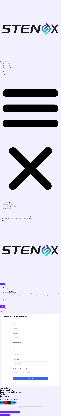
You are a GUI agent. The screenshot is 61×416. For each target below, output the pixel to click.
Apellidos (15, 333)
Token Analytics (7, 64)
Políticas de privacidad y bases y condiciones (11, 405)
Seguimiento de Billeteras (9, 68)
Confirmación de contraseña (20, 369)
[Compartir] (7, 412)
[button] (30, 139)
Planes (5, 72)
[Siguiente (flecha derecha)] (7, 415)
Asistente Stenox (7, 70)
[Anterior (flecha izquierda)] (2, 415)
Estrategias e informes (9, 288)
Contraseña (16, 359)
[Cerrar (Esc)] (2, 412)
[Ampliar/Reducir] (17, 412)
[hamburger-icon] (2, 284)
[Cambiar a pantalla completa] (12, 412)
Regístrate (30, 378)
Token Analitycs (6, 390)
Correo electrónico (18, 351)
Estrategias (5, 396)
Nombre (15, 325)
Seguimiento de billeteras (10, 392)
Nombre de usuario (18, 342)
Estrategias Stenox (8, 66)
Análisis (5, 286)
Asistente (4, 394)
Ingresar (5, 74)
